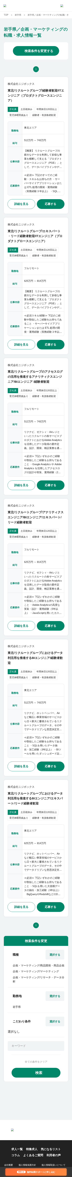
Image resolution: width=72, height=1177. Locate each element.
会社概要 (8, 1165)
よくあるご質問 (33, 1155)
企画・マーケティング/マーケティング (36, 971)
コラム (15, 1155)
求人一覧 (17, 1149)
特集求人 (32, 1149)
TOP (6, 15)
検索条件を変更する (39, 51)
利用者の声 (54, 1155)
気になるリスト (51, 1149)
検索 (38, 1073)
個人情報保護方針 (27, 1165)
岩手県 (18, 15)
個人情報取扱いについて (53, 1165)
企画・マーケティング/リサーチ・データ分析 (38, 979)
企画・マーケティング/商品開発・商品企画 (38, 965)
